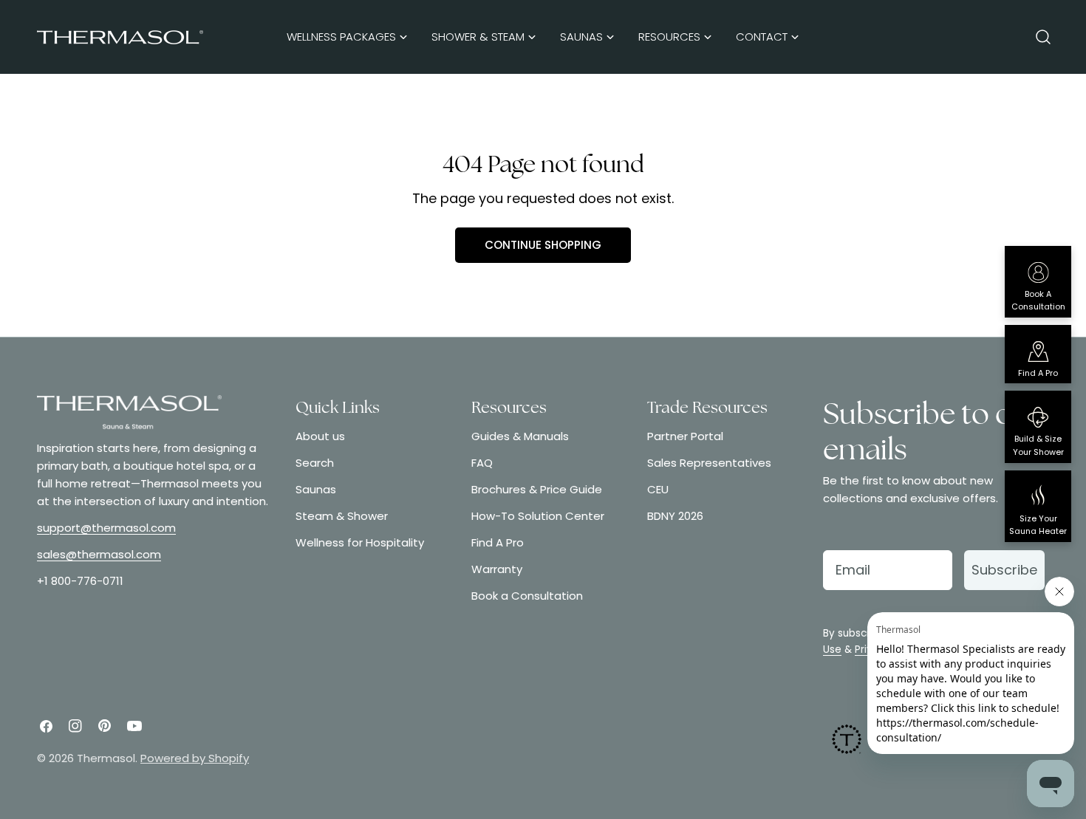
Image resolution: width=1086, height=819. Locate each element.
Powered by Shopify (194, 758)
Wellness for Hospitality (360, 542)
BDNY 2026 (675, 516)
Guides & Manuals (520, 436)
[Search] (1043, 37)
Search (315, 462)
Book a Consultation (527, 595)
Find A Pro (497, 542)
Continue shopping (543, 245)
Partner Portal (685, 436)
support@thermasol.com (106, 527)
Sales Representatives (709, 462)
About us (320, 436)
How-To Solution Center (537, 516)
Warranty (496, 569)
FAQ (482, 462)
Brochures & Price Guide (536, 489)
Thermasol (106, 758)
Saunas (316, 489)
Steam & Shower (342, 516)
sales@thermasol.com (99, 554)
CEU (658, 489)
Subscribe (1004, 570)
